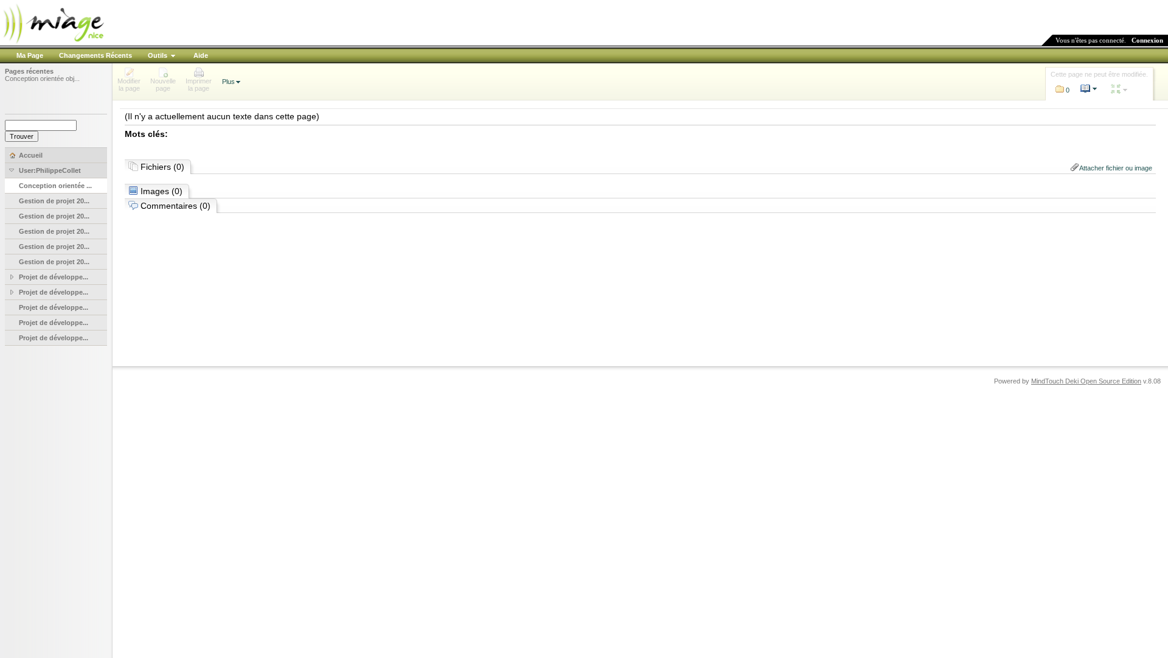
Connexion (1147, 40)
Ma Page (29, 55)
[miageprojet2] (53, 42)
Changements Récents (95, 55)
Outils (157, 55)
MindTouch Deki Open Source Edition (1086, 381)
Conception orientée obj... (42, 78)
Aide (200, 55)
